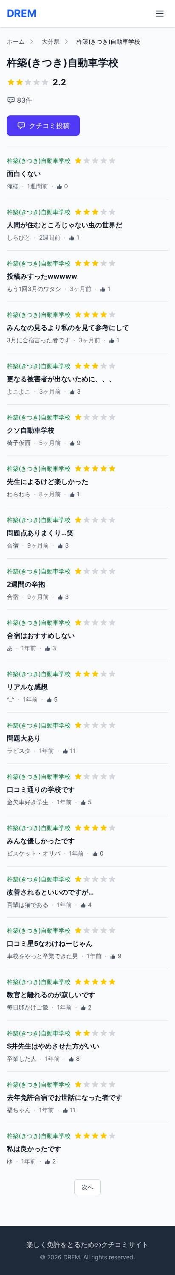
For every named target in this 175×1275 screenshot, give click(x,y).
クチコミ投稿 (49, 125)
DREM (22, 13)
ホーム (16, 41)
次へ (87, 1187)
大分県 (50, 41)
